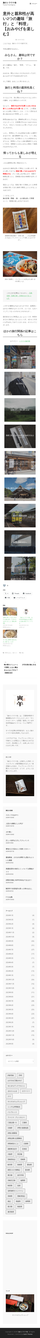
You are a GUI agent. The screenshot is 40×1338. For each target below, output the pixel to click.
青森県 (18, 1201)
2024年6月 (9, 954)
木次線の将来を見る (20, 515)
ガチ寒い (9, 832)
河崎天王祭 (11, 1180)
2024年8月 (9, 945)
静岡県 (28, 1201)
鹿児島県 (11, 1212)
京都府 (10, 1128)
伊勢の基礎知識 (22, 1128)
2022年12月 (10, 1031)
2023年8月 (9, 997)
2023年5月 (9, 1009)
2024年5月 (9, 958)
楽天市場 (20, 1175)
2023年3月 (9, 1018)
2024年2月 (9, 971)
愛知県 (29, 1165)
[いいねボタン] (4, 585)
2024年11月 (10, 932)
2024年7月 (9, 950)
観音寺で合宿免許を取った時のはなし (19, 888)
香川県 (10, 1206)
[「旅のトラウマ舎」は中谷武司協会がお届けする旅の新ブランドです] (26, 611)
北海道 (24, 1149)
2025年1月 (9, 928)
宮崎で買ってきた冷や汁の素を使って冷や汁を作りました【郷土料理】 (10, 620)
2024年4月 (9, 962)
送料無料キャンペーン (15, 1191)
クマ (9, 1096)
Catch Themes (28, 1334)
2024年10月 (10, 937)
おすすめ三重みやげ (15, 1080)
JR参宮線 (11, 1075)
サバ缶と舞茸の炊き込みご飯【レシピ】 (10, 641)
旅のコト (15, 653)
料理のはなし (8, 653)
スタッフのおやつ (12, 815)
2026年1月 (9, 915)
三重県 (24, 1123)
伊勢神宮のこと (13, 1144)
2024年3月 (9, 967)
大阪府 (10, 1154)
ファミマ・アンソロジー (16, 1117)
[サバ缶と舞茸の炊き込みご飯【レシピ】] (10, 634)
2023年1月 (9, 1027)
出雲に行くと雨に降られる (20, 410)
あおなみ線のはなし (20, 542)
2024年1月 (9, 975)
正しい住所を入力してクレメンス (17, 840)
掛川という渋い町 (20, 357)
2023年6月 (9, 1005)
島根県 (19, 1165)
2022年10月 (10, 1039)
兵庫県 (26, 1144)
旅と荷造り (20, 383)
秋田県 (10, 1185)
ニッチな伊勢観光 (14, 1107)
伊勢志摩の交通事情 (15, 1138)
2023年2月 (9, 1022)
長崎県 (10, 1196)
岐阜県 (10, 1165)
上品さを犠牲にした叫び (14, 823)
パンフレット (12, 1112)
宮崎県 (22, 1159)
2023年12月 (10, 979)
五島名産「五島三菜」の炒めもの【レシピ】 (19, 295)
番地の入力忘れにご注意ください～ (18, 849)
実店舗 (19, 1154)
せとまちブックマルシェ (16, 1086)
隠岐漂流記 (21, 1196)
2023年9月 (9, 992)
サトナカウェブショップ (16, 1101)
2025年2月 (9, 924)
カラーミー (26, 1091)
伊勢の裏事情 (12, 1133)
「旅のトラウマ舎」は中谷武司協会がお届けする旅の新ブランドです (26, 620)
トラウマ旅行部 (24, 341)
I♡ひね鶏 (9, 897)
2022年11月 (10, 1035)
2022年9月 (9, 1044)
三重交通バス (12, 1123)
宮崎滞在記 (11, 1159)
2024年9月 (9, 941)
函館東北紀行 (12, 1149)
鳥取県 (19, 1206)
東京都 (10, 1175)
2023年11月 (10, 984)
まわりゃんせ (12, 1091)
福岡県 (22, 1180)
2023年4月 (9, 1014)
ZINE (20, 1075)
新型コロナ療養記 (14, 1170)
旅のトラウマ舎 (10, 2)
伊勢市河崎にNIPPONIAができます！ (19, 880)
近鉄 (18, 1185)
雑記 (22, 653)
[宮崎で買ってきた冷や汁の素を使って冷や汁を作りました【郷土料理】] (10, 611)
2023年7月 (9, 1001)
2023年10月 (10, 988)
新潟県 (27, 1170)
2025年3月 (9, 920)
